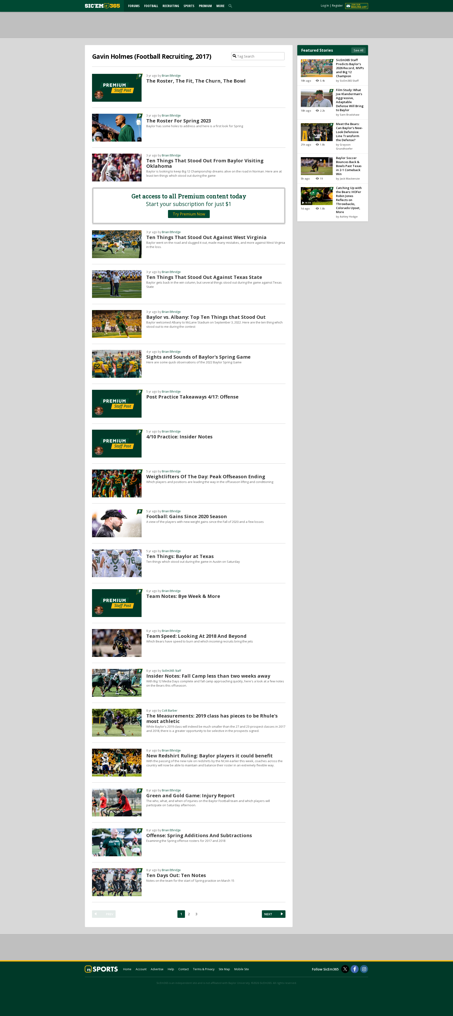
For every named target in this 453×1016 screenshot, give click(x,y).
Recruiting (171, 6)
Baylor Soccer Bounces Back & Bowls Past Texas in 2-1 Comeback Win (348, 166)
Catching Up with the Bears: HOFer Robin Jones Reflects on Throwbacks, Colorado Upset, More (349, 200)
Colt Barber (169, 711)
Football (151, 6)
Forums (134, 6)
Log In (325, 6)
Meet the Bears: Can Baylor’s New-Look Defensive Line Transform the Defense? (349, 132)
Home (127, 969)
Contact (183, 969)
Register (337, 6)
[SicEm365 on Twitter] (345, 969)
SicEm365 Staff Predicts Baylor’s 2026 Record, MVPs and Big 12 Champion (350, 68)
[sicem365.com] (102, 5)
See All (358, 50)
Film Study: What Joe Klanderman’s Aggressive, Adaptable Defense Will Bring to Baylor (350, 100)
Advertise (157, 969)
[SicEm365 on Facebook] (355, 969)
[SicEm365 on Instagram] (364, 969)
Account (141, 969)
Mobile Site (241, 969)
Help (171, 969)
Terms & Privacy (203, 969)
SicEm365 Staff (171, 671)
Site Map (224, 969)
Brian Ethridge (171, 76)
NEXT (268, 914)
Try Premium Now (189, 214)
